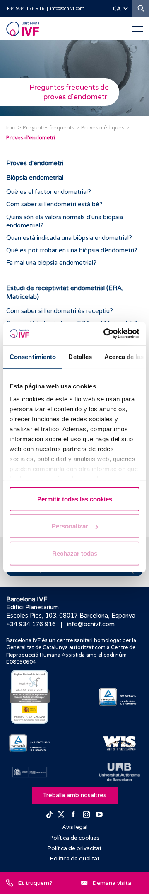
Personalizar (70, 526)
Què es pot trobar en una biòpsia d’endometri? (71, 250)
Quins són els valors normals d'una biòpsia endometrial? (64, 221)
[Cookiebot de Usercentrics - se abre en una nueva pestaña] (105, 333)
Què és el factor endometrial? (48, 191)
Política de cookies (74, 838)
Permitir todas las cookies (74, 498)
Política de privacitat (74, 848)
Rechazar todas (74, 553)
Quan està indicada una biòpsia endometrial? (69, 238)
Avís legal (74, 827)
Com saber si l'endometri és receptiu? (59, 311)
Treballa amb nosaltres (74, 795)
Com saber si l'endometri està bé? (54, 204)
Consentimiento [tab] (33, 356)
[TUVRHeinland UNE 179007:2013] (29, 743)
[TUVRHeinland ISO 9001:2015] (119, 697)
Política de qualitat (74, 858)
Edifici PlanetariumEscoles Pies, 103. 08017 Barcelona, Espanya (70, 611)
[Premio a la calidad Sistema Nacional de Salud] (29, 697)
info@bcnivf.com (67, 8)
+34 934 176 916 (25, 8)
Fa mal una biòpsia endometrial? (51, 262)
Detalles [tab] (80, 356)
